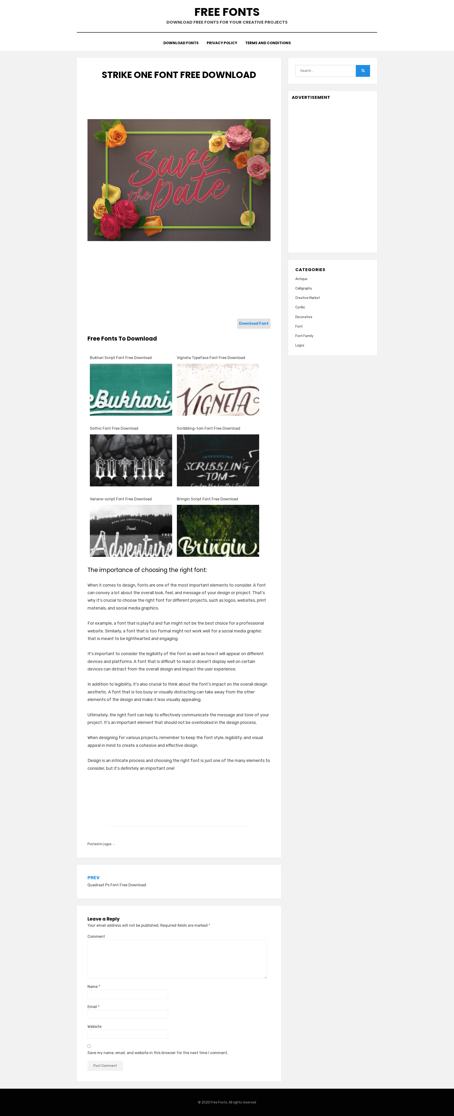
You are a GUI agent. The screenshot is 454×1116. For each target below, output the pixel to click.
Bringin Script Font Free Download (207, 499)
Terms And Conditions (268, 42)
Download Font (254, 323)
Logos (107, 844)
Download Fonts (181, 42)
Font (299, 326)
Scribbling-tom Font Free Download (208, 428)
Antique (301, 279)
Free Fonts (227, 12)
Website (94, 1026)
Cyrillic (300, 307)
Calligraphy (303, 288)
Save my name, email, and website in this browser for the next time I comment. (157, 1053)
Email (93, 1006)
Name (93, 986)
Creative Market (307, 298)
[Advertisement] (179, 104)
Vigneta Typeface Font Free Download (211, 357)
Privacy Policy (222, 42)
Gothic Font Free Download (114, 428)
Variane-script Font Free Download (121, 499)
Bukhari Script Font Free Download (121, 357)
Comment (96, 936)
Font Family (304, 336)
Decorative (303, 317)
